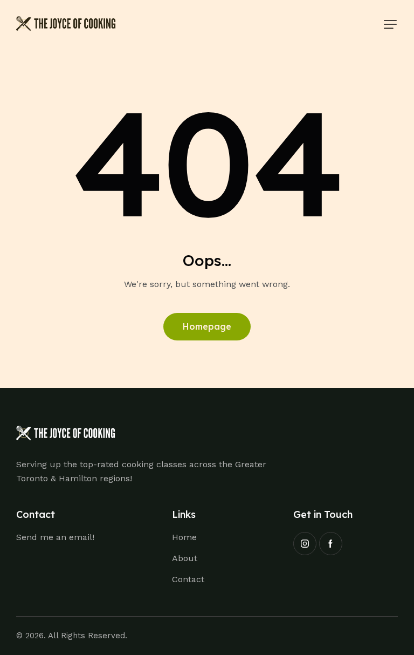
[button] (390, 24)
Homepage (207, 326)
